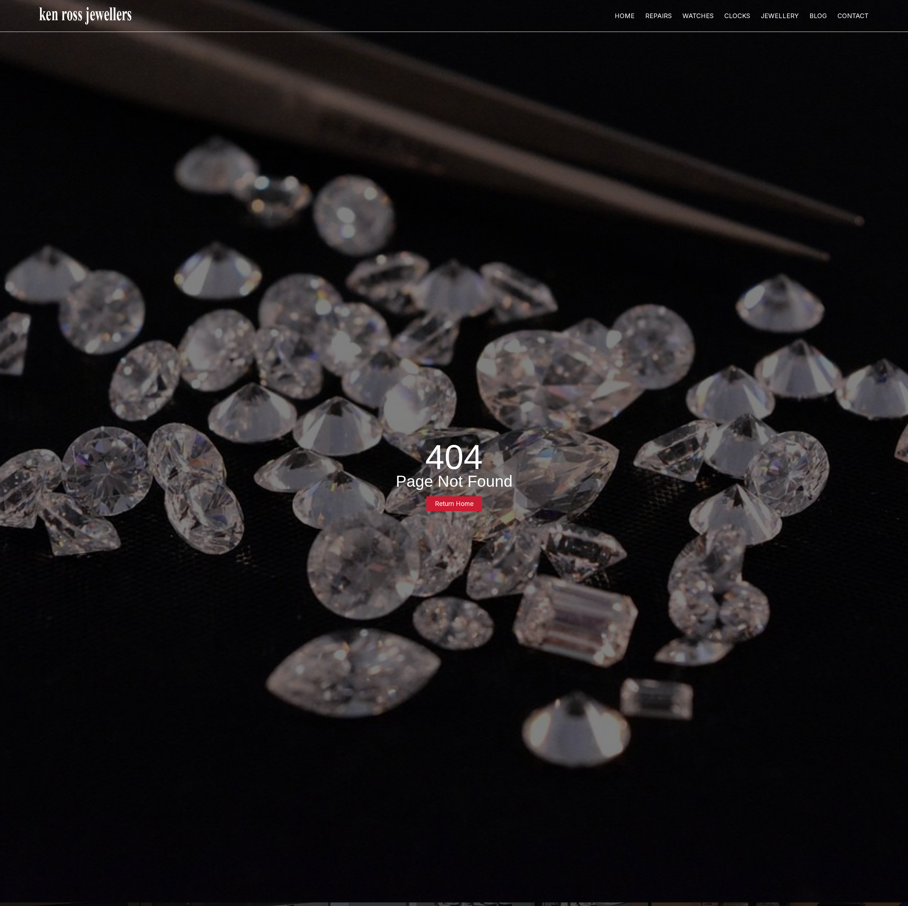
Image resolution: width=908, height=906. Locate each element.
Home (625, 16)
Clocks (737, 16)
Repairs (658, 16)
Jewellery (780, 16)
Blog (818, 16)
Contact (853, 16)
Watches (698, 16)
